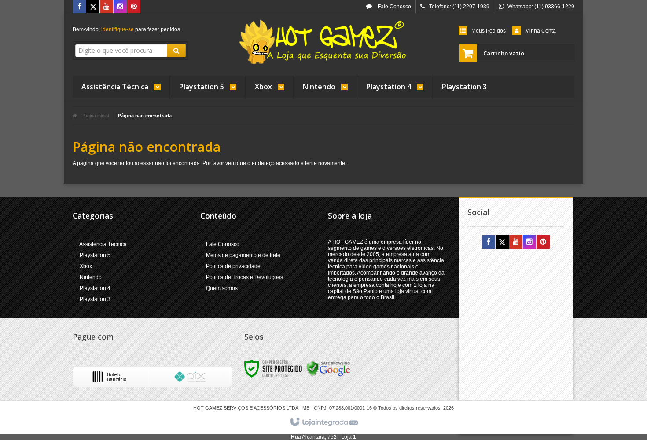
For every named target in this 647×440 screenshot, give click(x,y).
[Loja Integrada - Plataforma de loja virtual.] (323, 422)
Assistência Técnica (103, 244)
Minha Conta (540, 31)
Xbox (86, 266)
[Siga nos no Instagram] (120, 7)
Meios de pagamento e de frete (243, 255)
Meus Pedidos (488, 31)
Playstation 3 (95, 299)
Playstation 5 (95, 255)
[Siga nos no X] (92, 7)
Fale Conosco (393, 7)
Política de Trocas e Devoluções (244, 277)
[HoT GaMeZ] (323, 42)
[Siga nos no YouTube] (515, 242)
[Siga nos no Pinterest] (133, 7)
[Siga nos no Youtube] (106, 7)
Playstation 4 (95, 288)
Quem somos (222, 288)
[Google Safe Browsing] (328, 368)
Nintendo (91, 277)
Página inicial (95, 115)
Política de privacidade (233, 266)
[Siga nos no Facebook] (79, 7)
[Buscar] (176, 50)
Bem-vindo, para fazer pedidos (126, 29)
